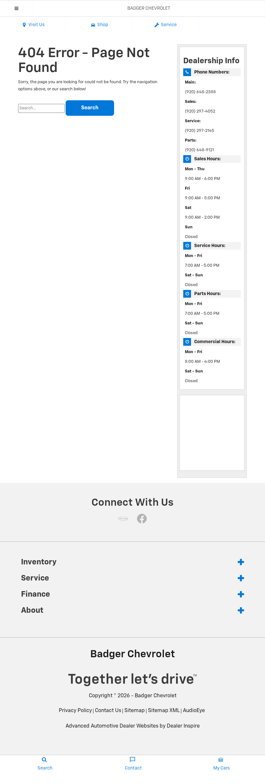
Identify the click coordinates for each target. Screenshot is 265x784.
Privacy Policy (75, 710)
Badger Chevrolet (155, 696)
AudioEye (194, 710)
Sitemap (134, 710)
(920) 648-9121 (199, 150)
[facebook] (142, 518)
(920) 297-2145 (199, 131)
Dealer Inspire (183, 726)
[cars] (123, 518)
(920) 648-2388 (200, 92)
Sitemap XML (164, 710)
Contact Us (108, 710)
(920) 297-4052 (200, 111)
